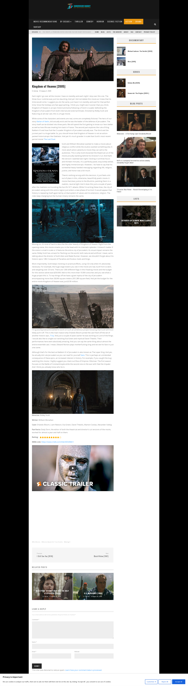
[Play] (72, 468)
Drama (138, 21)
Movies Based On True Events (52, 542)
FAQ (132, 32)
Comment (35, 620)
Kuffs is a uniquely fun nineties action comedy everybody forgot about (133, 161)
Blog (103, 32)
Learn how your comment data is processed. (83, 670)
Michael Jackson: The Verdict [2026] (140, 51)
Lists (109, 32)
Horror (100, 21)
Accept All (178, 682)
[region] (94, 680)
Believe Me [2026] (134, 83)
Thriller (79, 21)
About (126, 32)
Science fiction (114, 21)
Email (34, 652)
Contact (138, 32)
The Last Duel (49, 139)
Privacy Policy (149, 32)
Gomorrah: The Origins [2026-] (138, 93)
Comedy (89, 21)
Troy (52, 335)
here (83, 355)
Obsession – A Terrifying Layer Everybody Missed (134, 133)
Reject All (165, 682)
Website (76, 652)
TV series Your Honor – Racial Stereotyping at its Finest (134, 190)
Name (34, 642)
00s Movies (36, 542)
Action (129, 21)
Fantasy (37, 27)
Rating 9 (67, 542)
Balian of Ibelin (43, 121)
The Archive (117, 32)
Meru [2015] (132, 61)
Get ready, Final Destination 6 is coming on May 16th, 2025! (64, 32)
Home (97, 32)
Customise (150, 682)
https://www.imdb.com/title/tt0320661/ (57, 442)
